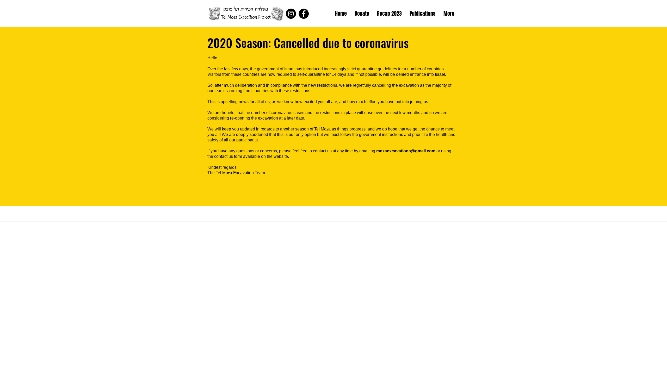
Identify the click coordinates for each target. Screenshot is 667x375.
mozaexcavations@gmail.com (405, 151)
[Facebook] (304, 14)
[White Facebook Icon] (461, 14)
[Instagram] (291, 14)
